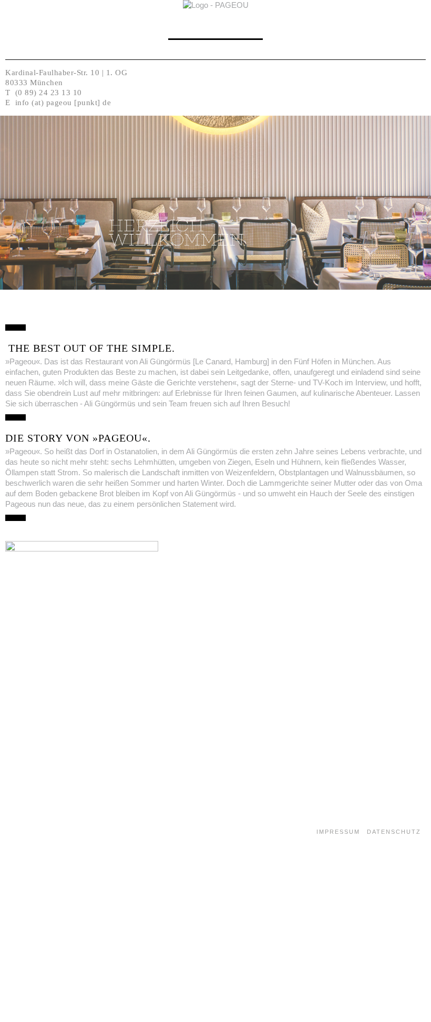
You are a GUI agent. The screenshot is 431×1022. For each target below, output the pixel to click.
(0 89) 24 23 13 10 (48, 92)
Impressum (338, 832)
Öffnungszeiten (215, 45)
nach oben (30, 787)
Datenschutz (394, 832)
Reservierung (215, 31)
